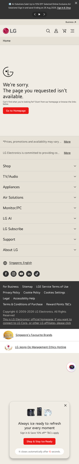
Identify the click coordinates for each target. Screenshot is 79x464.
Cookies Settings (54, 292)
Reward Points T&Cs (58, 304)
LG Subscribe (13, 229)
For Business (11, 286)
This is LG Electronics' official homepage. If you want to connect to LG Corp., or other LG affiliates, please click (39, 321)
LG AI (7, 218)
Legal (6, 298)
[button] (48, 31)
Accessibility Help (24, 298)
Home (6, 40)
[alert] (39, 428)
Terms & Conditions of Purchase (23, 304)
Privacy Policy (11, 292)
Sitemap (27, 286)
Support (9, 239)
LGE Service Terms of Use (52, 286)
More (67, 141)
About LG (10, 250)
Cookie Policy (32, 292)
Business (69, 22)
